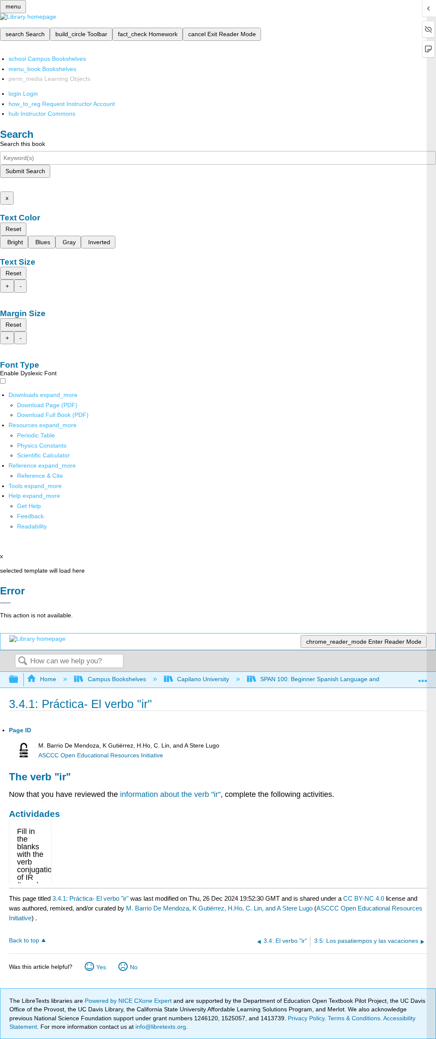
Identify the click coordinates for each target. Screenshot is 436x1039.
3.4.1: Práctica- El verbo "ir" (90, 898)
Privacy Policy (306, 1018)
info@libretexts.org (160, 1026)
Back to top (24, 940)
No (134, 967)
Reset (13, 228)
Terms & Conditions (354, 1018)
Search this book (22, 143)
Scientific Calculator (43, 455)
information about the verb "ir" (170, 794)
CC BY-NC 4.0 (363, 898)
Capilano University (203, 679)
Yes (101, 967)
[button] (30, 516)
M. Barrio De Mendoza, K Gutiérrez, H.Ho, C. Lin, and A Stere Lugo (219, 908)
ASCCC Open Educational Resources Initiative (100, 755)
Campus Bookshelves (116, 679)
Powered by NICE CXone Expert (129, 1000)
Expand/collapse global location (422, 677)
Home (48, 679)
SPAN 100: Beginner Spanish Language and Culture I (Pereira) (344, 679)
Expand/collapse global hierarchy (19, 679)
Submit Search (25, 171)
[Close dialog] (5, 602)
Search (22, 661)
